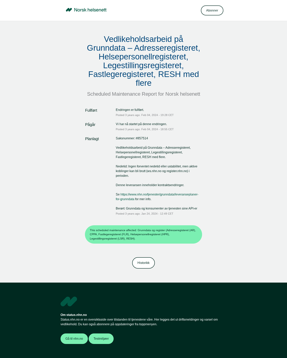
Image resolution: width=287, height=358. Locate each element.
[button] (212, 10)
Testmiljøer (101, 338)
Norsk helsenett (182, 94)
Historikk (143, 262)
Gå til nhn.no (74, 338)
